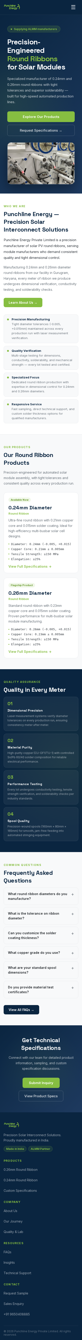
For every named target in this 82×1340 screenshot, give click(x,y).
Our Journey (13, 1221)
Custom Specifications (20, 1190)
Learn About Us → (23, 302)
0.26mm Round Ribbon (21, 1170)
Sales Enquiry (14, 1304)
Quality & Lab (13, 1232)
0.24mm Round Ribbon (21, 1180)
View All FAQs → (21, 1010)
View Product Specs (41, 1096)
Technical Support (17, 1273)
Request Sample (16, 1293)
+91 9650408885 (17, 1314)
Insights (9, 1262)
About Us (10, 1211)
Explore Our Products (41, 117)
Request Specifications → (41, 130)
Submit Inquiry (41, 1083)
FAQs (7, 1252)
